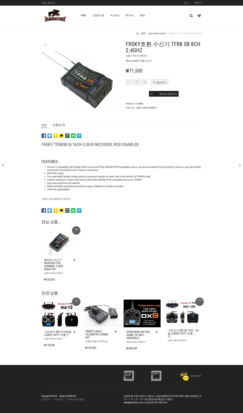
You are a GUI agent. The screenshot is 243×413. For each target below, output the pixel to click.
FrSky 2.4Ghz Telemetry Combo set (96, 334)
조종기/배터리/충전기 (157, 33)
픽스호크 (114, 15)
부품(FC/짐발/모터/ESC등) (96, 341)
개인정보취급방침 (75, 399)
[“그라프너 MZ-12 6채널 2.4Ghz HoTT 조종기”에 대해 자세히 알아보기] (75, 332)
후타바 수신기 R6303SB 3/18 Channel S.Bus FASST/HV (53, 264)
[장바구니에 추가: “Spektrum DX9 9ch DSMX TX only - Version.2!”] (157, 332)
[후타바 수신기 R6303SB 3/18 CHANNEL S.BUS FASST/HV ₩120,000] (240, 165)
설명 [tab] (44, 124)
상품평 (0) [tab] (59, 124)
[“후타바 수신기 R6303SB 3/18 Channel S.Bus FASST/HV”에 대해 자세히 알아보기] (75, 260)
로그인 (186, 3)
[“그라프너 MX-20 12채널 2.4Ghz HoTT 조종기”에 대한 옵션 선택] (198, 330)
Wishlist (198, 3)
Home (83, 15)
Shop (143, 33)
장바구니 (161, 82)
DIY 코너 (130, 15)
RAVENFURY (195, 376)
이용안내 (45, 399)
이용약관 (58, 399)
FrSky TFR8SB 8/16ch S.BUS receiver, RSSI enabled (90, 144)
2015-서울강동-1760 (133, 399)
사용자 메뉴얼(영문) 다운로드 (56, 199)
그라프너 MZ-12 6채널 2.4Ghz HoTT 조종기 (57, 333)
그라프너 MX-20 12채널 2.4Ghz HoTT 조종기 (180, 333)
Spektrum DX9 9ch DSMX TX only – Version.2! (138, 335)
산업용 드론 (98, 15)
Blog (142, 15)
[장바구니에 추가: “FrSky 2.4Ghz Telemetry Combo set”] (116, 331)
